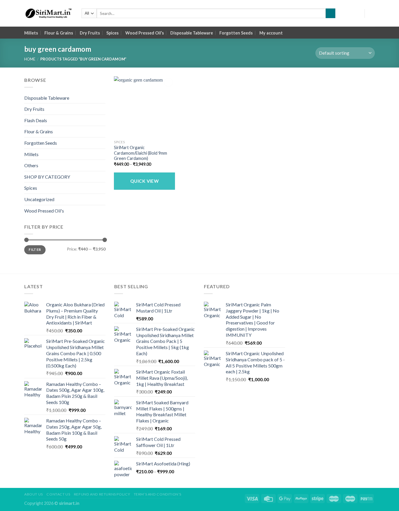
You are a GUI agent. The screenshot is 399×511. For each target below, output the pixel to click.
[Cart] (372, 13)
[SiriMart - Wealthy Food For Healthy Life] (48, 13)
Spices (112, 32)
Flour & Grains (58, 32)
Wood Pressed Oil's (44, 210)
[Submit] (330, 13)
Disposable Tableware (191, 32)
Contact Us (58, 494)
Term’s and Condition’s (157, 494)
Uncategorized (39, 199)
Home (29, 59)
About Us (33, 494)
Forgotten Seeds (236, 32)
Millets (31, 32)
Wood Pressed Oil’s (144, 32)
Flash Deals (35, 120)
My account (271, 32)
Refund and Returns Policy (102, 494)
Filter (35, 249)
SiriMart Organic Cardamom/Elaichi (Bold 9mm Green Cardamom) (140, 153)
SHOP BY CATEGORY (47, 176)
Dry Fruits (90, 32)
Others (31, 165)
